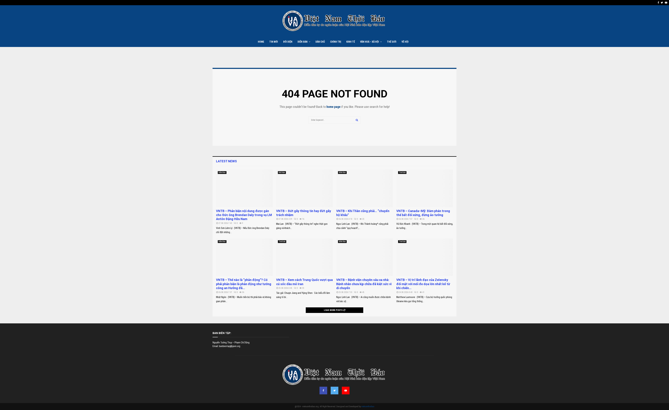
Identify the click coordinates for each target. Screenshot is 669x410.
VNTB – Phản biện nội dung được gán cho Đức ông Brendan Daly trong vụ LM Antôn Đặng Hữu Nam (244, 215)
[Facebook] (323, 390)
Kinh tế (350, 41)
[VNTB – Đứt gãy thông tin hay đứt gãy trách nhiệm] (304, 188)
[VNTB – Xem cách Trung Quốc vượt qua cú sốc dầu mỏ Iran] (304, 257)
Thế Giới (391, 41)
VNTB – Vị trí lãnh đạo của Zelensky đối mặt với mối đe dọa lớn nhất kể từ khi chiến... (423, 284)
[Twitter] (334, 390)
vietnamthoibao (367, 406)
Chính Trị (335, 41)
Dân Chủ (320, 41)
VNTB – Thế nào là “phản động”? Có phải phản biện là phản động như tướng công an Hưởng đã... (243, 284)
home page (333, 107)
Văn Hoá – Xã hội (369, 41)
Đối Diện (287, 41)
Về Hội (405, 41)
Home (261, 41)
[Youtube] (345, 390)
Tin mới (273, 41)
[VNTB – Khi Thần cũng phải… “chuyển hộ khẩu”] (364, 188)
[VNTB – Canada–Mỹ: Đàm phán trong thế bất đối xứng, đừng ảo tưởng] (424, 188)
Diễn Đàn (302, 41)
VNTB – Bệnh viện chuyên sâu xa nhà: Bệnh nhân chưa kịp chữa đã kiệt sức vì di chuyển (364, 284)
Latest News (226, 161)
